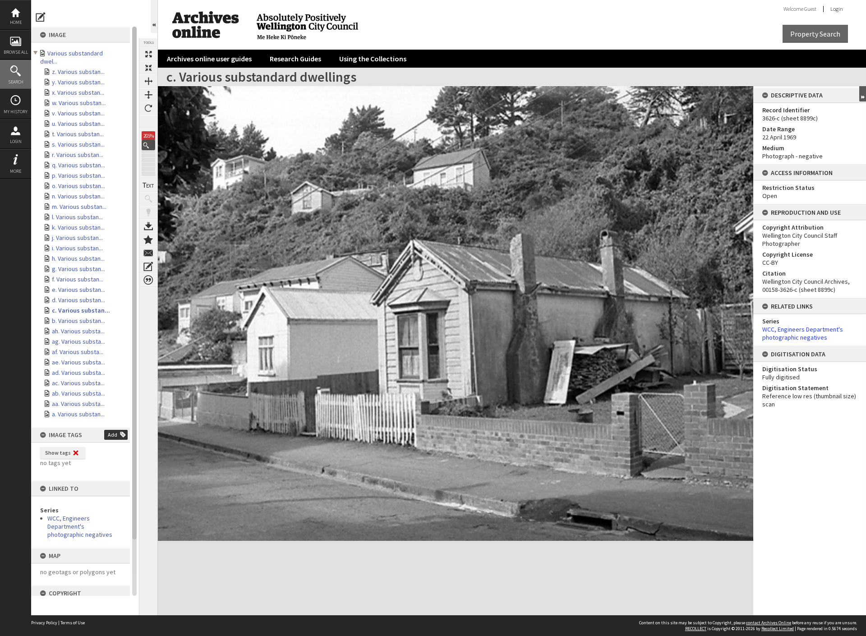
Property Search (815, 33)
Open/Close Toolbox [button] (154, 16)
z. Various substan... (78, 72)
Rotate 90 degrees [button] (148, 108)
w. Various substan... (79, 103)
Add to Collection (148, 239)
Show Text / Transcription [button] (148, 185)
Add (112, 434)
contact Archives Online (768, 623)
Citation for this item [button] (148, 280)
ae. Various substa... (78, 362)
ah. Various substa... (78, 331)
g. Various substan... (78, 269)
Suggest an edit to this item (41, 17)
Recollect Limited (777, 628)
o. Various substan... (78, 186)
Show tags (58, 452)
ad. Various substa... (78, 373)
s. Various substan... (78, 144)
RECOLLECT (695, 628)
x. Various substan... (78, 92)
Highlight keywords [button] (148, 212)
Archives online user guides (209, 58)
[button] (148, 145)
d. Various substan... (78, 300)
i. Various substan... (77, 248)
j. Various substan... (77, 238)
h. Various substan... (78, 258)
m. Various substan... (79, 207)
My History (16, 112)
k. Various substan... (78, 227)
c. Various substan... (81, 310)
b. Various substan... (78, 321)
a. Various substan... (78, 414)
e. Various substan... (78, 290)
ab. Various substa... (78, 393)
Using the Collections (372, 58)
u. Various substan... (78, 124)
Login (16, 141)
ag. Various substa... (78, 341)
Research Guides (295, 58)
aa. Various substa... (78, 404)
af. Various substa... (77, 352)
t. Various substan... (78, 134)
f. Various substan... (77, 279)
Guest (810, 8)
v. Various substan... (78, 113)
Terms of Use (72, 623)
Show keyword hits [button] (148, 199)
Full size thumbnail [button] (148, 54)
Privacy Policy (44, 623)
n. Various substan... (78, 196)
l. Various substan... (77, 217)
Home (16, 22)
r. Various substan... (77, 155)
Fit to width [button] (148, 81)
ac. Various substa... (78, 383)
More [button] (15, 171)
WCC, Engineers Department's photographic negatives (79, 526)
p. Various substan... (78, 175)
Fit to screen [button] (148, 67)
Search (15, 82)
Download (148, 226)
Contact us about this (148, 253)
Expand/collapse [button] (862, 93)
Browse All (16, 52)
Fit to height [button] (148, 94)
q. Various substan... (78, 165)
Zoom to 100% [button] (148, 122)
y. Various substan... (78, 82)
